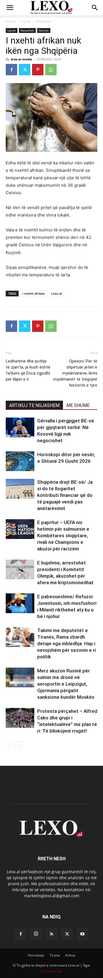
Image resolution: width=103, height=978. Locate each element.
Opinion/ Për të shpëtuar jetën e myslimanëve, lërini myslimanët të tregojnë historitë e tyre (75, 373)
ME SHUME (78, 405)
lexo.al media (21, 59)
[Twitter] (24, 69)
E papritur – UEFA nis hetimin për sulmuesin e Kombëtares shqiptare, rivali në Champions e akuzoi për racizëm (63, 535)
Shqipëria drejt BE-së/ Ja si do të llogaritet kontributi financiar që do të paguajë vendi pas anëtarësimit (65, 495)
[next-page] (18, 745)
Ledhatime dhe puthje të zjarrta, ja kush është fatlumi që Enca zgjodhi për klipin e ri (28, 370)
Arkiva (70, 955)
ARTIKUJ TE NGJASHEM (34, 405)
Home (10, 21)
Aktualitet (43, 21)
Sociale (44, 30)
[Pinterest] (37, 69)
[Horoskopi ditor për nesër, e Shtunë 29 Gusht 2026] (20, 461)
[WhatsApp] (51, 69)
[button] (10, 7)
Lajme (26, 21)
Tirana (54, 955)
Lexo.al (56, 293)
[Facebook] (11, 69)
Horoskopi (36, 955)
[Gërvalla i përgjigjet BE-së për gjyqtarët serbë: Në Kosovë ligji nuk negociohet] (20, 427)
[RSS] (51, 934)
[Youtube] (82, 934)
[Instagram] (36, 934)
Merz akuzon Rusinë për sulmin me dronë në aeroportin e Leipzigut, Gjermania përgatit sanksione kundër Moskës (65, 684)
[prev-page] (9, 745)
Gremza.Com (51, 971)
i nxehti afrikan (33, 293)
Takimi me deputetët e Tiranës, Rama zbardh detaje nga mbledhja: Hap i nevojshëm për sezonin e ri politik (66, 643)
